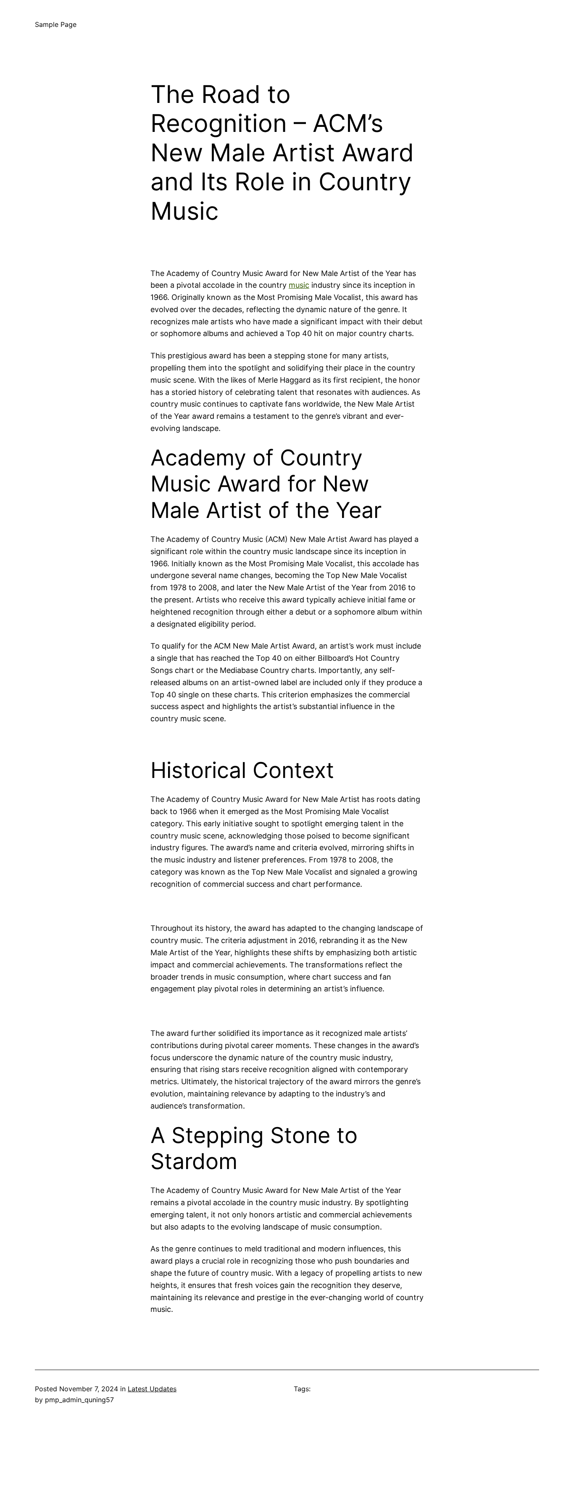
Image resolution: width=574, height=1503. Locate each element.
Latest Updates (152, 1389)
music (299, 285)
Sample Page (55, 24)
